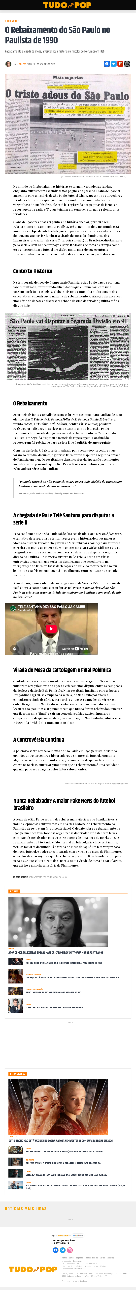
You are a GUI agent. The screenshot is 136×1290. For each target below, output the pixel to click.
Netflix (64, 1257)
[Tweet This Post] (114, 64)
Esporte (79, 1257)
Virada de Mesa (60, 877)
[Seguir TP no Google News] (68, 1238)
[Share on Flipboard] (120, 64)
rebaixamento (35, 877)
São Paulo (47, 877)
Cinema (88, 1257)
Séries (102, 1257)
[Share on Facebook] (107, 64)
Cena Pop (110, 1257)
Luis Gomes (21, 64)
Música (95, 1257)
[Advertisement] (68, 1044)
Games (71, 1257)
